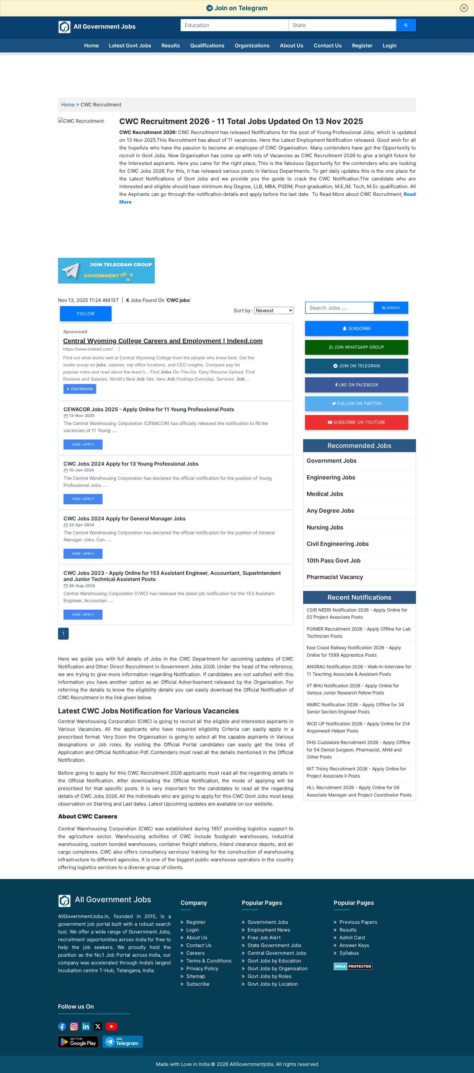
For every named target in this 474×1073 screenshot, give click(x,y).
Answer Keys (354, 945)
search (392, 308)
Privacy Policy (202, 968)
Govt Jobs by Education (274, 961)
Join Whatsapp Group (358, 347)
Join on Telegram (240, 8)
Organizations (252, 45)
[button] (464, 8)
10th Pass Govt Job (333, 560)
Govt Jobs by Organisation (278, 968)
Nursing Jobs (325, 527)
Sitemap (195, 976)
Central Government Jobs (277, 953)
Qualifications (207, 45)
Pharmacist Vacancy (335, 577)
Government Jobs (332, 460)
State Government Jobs (274, 945)
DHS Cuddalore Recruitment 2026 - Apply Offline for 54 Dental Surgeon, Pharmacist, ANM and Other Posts (358, 749)
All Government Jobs (97, 26)
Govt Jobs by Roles (269, 976)
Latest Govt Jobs (130, 45)
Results (171, 45)
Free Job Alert (264, 937)
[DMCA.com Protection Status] (353, 966)
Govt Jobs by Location (273, 984)
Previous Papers (358, 922)
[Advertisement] (237, 75)
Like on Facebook (357, 384)
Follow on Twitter (358, 403)
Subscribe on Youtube (358, 422)
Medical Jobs (325, 493)
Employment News (269, 930)
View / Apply (83, 444)
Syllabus (349, 953)
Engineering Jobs (331, 477)
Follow (85, 313)
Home (91, 45)
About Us (291, 45)
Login (390, 45)
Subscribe (359, 328)
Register (362, 45)
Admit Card (352, 937)
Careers (195, 953)
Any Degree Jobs (330, 510)
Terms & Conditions (209, 961)
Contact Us (328, 45)
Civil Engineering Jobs (338, 543)
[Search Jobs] (406, 25)
